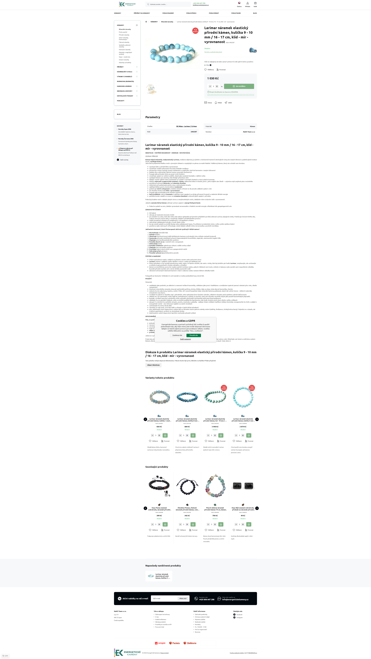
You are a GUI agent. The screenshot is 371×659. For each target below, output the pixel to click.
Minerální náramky (167, 22)
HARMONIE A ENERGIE (124, 86)
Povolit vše (194, 335)
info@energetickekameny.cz (201, 5)
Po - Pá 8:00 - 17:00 (200, 627)
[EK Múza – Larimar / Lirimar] (253, 50)
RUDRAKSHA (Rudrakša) (125, 81)
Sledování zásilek (200, 622)
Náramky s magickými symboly (125, 53)
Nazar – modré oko (124, 57)
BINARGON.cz (252, 653)
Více (207, 65)
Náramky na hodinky (125, 62)
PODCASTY (120, 101)
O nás (157, 617)
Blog (119, 114)
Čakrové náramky (124, 42)
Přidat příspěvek (153, 365)
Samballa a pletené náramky (124, 46)
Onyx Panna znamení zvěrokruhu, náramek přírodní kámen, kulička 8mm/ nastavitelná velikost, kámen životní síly (159, 509)
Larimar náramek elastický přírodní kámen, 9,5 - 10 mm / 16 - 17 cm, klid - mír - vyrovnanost (215, 420)
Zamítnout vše (177, 335)
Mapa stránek (164, 653)
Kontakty (198, 624)
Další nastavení (185, 339)
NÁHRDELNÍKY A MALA (124, 72)
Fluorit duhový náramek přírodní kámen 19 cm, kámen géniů (215, 509)
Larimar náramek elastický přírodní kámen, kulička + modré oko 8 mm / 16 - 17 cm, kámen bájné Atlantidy (159, 420)
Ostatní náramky (124, 60)
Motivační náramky (124, 49)
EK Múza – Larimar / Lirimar (186, 126)
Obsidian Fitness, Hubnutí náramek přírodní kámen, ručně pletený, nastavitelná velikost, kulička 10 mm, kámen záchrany (187, 509)
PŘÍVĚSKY (120, 67)
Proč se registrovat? (201, 629)
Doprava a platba (200, 619)
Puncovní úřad (159, 627)
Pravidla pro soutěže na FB (163, 624)
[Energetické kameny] (146, 21)
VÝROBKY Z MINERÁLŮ (124, 76)
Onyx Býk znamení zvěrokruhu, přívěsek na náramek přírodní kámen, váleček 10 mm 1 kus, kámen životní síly (243, 509)
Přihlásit (183, 598)
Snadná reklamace (160, 619)
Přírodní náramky (124, 35)
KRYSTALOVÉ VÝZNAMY (125, 96)
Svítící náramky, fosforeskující (123, 38)
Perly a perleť (123, 32)
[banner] (127, 5)
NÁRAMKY (154, 22)
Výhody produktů (160, 622)
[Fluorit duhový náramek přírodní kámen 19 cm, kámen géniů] (215, 486)
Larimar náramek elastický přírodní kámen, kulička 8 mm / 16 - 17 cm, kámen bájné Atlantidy (187, 420)
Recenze (197, 632)
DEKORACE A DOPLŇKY (124, 91)
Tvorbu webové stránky (237, 653)
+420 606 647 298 (199, 3)
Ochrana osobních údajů (202, 617)
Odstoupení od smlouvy (162, 614)
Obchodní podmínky (201, 614)
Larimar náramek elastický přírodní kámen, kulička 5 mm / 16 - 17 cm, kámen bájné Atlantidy (243, 420)
